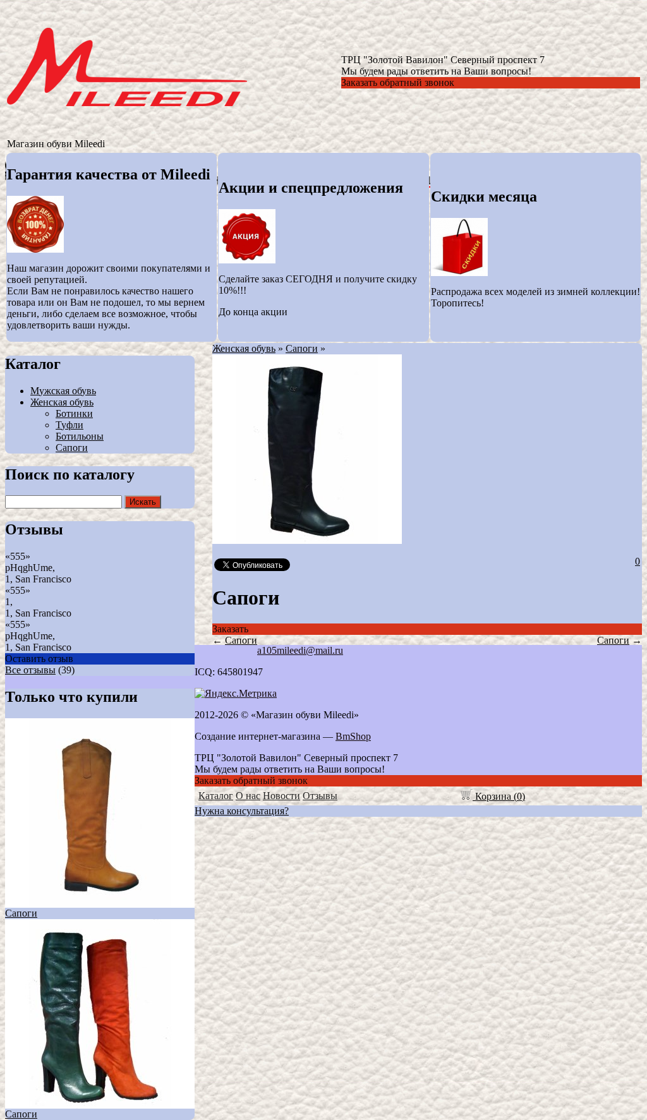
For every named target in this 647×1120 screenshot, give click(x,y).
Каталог (215, 795)
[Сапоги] (307, 540)
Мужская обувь (63, 390)
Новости (281, 795)
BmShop (353, 736)
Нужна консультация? (242, 810)
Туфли (69, 424)
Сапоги (72, 447)
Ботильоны (80, 436)
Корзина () (499, 796)
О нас (248, 795)
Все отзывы (30, 670)
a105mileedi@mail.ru (300, 650)
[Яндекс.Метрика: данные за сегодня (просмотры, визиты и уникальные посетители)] (236, 693)
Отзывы (320, 795)
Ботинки (74, 413)
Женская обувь (62, 402)
